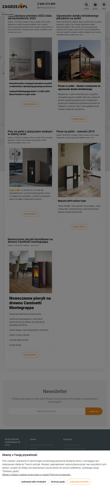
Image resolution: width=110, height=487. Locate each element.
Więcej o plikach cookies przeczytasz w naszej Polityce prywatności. (36, 474)
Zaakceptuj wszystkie (79, 482)
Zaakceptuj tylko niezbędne (33, 482)
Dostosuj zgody (58, 482)
